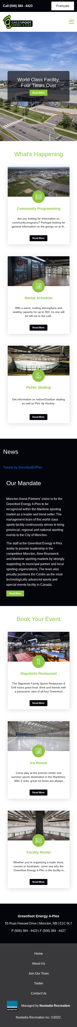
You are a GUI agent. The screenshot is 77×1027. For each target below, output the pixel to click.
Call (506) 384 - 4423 (18, 6)
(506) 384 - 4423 (26, 930)
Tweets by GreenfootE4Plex (22, 467)
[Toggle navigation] (71, 22)
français (62, 6)
